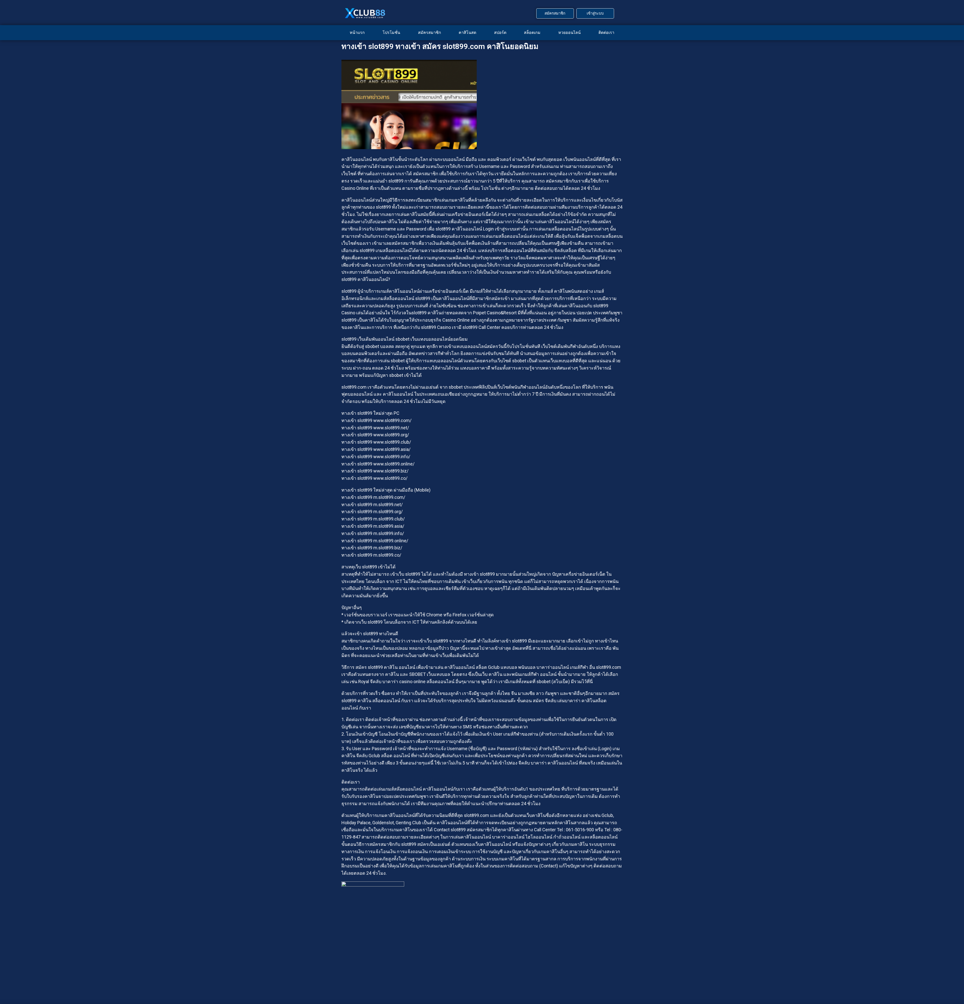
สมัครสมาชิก (429, 32)
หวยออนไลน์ (569, 32)
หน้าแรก (357, 32)
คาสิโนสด (467, 32)
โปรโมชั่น (391, 32)
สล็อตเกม (532, 32)
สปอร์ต (500, 32)
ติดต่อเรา (606, 32)
